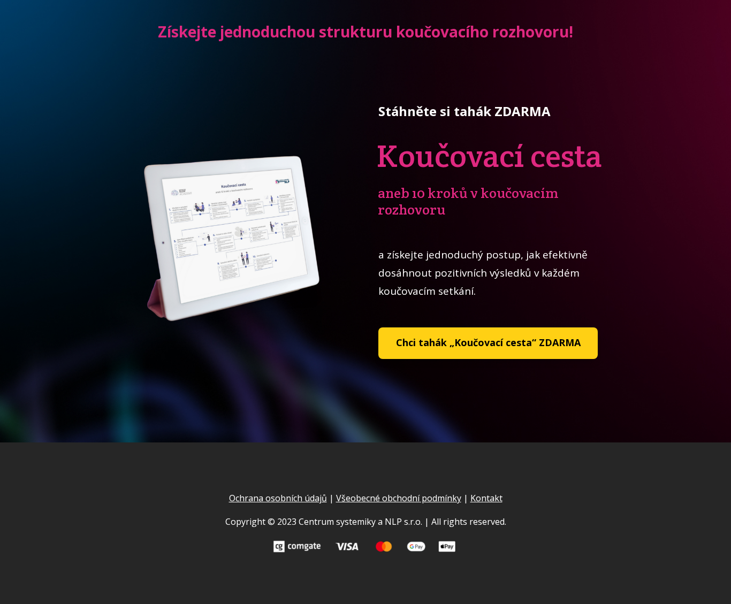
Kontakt (486, 498)
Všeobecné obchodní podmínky (398, 498)
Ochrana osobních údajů (278, 498)
